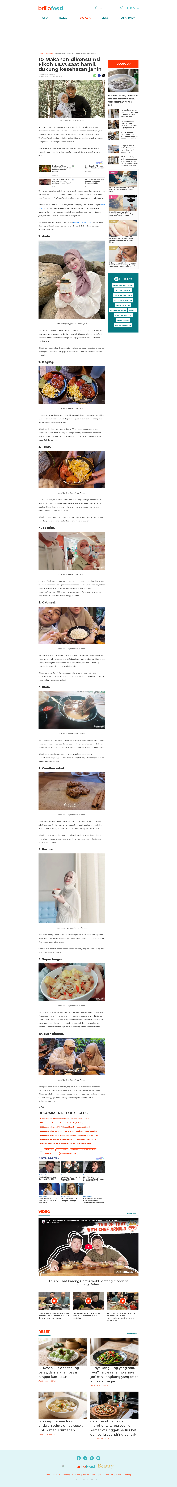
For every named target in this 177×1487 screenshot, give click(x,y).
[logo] (51, 8)
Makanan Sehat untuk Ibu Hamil (83, 1150)
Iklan (48, 1475)
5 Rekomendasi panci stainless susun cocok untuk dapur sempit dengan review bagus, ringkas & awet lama (129, 161)
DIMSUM (132, 310)
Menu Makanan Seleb (68, 1153)
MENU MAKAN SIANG (123, 295)
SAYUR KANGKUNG (123, 325)
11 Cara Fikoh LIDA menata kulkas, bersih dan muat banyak (64, 1119)
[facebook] (127, 8)
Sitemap (128, 1475)
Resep (45, 18)
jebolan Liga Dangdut (82, 222)
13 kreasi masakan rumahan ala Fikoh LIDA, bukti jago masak (65, 1123)
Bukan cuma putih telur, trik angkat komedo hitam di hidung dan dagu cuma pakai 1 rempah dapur (122, 265)
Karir (118, 1475)
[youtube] (137, 8)
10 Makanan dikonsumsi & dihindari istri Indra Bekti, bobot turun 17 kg (69, 1135)
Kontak (56, 1475)
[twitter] (134, 8)
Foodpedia (84, 18)
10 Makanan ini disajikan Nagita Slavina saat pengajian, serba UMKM (68, 1139)
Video (105, 18)
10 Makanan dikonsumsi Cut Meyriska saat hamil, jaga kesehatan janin (69, 1131)
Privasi (86, 1475)
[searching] (121, 8)
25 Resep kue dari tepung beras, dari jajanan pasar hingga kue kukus (59, 1372)
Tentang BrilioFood (71, 1475)
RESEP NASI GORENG (123, 300)
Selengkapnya (131, 1213)
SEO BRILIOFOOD (123, 290)
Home (41, 53)
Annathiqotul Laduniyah (47, 75)
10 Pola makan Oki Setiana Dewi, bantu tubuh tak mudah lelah (65, 1143)
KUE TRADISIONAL (118, 310)
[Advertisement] (88, 36)
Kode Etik (108, 1475)
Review (63, 18)
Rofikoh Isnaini (62, 1150)
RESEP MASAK (123, 320)
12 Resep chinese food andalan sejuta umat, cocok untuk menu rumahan (61, 1425)
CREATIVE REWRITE (123, 315)
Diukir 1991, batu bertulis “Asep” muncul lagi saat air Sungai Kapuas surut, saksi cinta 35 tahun (122, 214)
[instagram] (131, 8)
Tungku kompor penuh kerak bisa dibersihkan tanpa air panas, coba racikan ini (129, 136)
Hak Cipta (97, 1475)
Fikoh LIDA (49, 1150)
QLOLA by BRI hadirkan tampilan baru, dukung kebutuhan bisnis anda (121, 189)
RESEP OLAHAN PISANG (123, 285)
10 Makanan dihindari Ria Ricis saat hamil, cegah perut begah (65, 1127)
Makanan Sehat (51, 1153)
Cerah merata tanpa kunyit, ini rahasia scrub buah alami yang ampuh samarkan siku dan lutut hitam (121, 239)
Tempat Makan (127, 18)
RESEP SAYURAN (123, 305)
